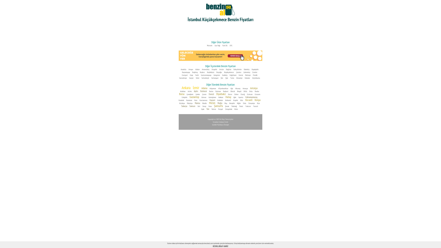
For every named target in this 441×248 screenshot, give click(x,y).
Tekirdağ (234, 106)
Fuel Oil (224, 45)
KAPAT (226, 246)
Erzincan (250, 94)
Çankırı (198, 94)
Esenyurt (185, 75)
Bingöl (239, 91)
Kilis (241, 100)
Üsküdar (247, 78)
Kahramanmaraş (251, 97)
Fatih (197, 75)
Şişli (226, 78)
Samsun (192, 106)
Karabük (181, 100)
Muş (226, 103)
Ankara (186, 87)
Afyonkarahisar (223, 88)
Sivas (210, 106)
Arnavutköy (205, 69)
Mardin (204, 103)
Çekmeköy (246, 72)
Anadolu (183, 69)
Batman (218, 91)
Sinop (204, 106)
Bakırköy (246, 69)
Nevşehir (232, 103)
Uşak (202, 109)
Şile (222, 78)
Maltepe (248, 75)
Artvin (190, 91)
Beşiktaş (195, 72)
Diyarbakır (221, 94)
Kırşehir (235, 100)
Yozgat (220, 109)
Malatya (189, 103)
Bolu (251, 91)
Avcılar (221, 69)
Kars (195, 100)
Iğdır (234, 97)
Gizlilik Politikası (217, 125)
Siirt (199, 106)
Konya (257, 100)
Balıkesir (203, 91)
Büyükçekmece (229, 72)
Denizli (211, 94)
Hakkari (220, 97)
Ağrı (231, 88)
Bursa (181, 94)
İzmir (196, 87)
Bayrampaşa (186, 72)
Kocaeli (248, 100)
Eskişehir (184, 97)
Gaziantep (194, 97)
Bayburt (225, 91)
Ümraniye (239, 78)
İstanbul (215, 122)
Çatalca (238, 72)
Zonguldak (228, 109)
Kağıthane (233, 75)
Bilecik (233, 91)
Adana (204, 88)
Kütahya (182, 103)
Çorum (204, 94)
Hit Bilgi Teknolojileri (226, 119)
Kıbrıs (236, 109)
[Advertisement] (220, 31)
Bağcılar (228, 69)
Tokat (241, 106)
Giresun (203, 97)
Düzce (230, 94)
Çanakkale (190, 94)
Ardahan (182, 91)
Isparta (241, 97)
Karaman (189, 100)
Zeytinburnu (256, 78)
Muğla (220, 103)
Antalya (253, 88)
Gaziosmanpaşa (206, 75)
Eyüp (191, 75)
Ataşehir (214, 69)
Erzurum (257, 94)
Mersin (212, 103)
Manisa (197, 103)
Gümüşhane (212, 97)
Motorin (209, 45)
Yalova (214, 109)
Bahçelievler (238, 69)
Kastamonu (203, 100)
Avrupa (191, 69)
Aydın (196, 91)
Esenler (254, 72)
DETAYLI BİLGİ (218, 246)
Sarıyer (191, 78)
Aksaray (237, 88)
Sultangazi (214, 78)
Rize (258, 103)
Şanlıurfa (218, 106)
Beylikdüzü (210, 72)
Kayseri (212, 100)
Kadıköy (224, 75)
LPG (231, 45)
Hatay (228, 97)
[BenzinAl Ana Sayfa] (220, 9)
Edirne (236, 94)
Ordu (244, 103)
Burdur (257, 91)
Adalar (197, 69)
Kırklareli (228, 100)
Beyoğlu (219, 72)
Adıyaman (213, 88)
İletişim (226, 125)
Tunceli (255, 106)
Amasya (245, 88)
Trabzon (248, 106)
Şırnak (227, 106)
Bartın (211, 91)
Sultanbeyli (205, 78)
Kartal (241, 75)
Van (207, 108)
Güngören (217, 75)
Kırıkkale (220, 100)
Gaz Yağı (217, 45)
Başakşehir (255, 69)
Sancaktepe (183, 78)
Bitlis (245, 91)
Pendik (255, 75)
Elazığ (243, 94)
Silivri (197, 78)
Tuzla (232, 78)
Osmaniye (251, 103)
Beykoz (202, 72)
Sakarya (184, 106)
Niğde (239, 103)
